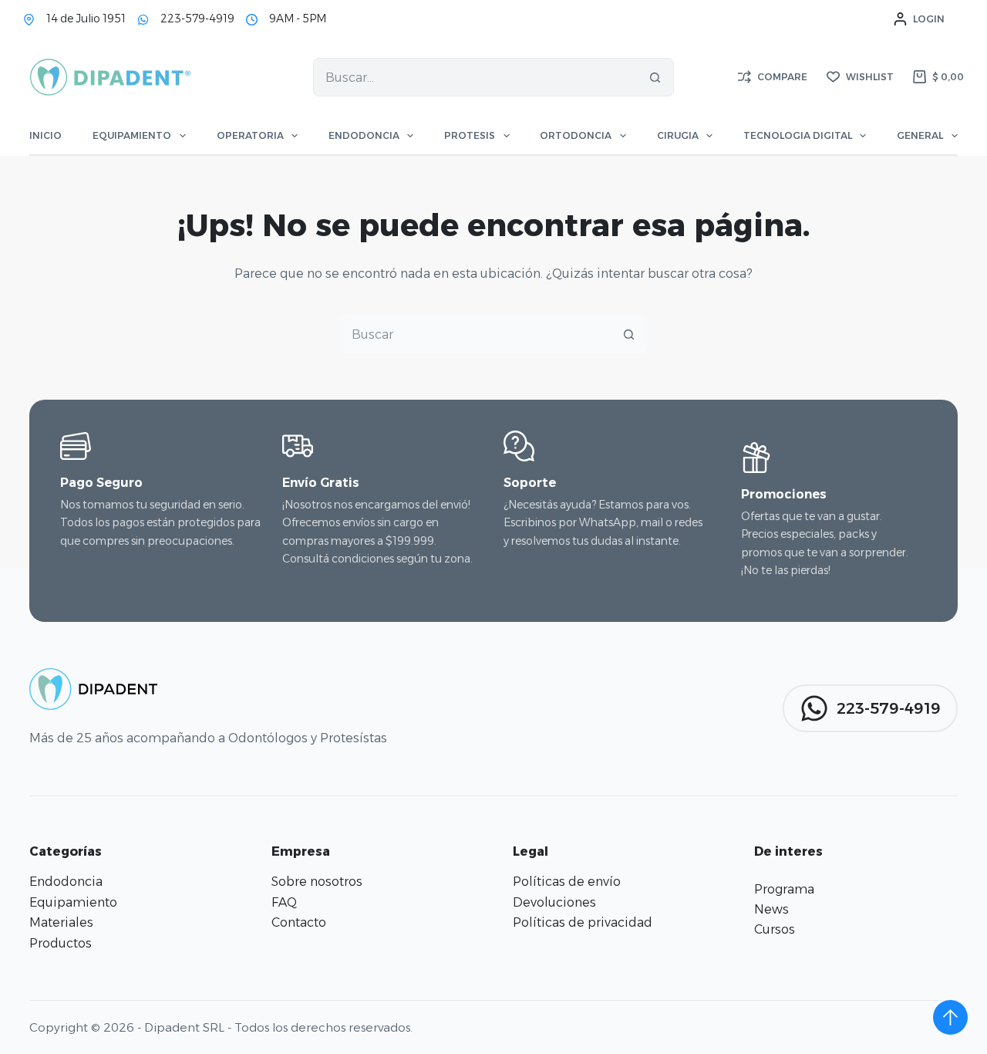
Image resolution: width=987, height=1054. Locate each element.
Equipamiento (132, 135)
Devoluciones (554, 902)
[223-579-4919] (143, 19)
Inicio (45, 135)
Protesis (469, 135)
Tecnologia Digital (797, 135)
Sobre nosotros (316, 881)
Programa (784, 889)
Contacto (298, 922)
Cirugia (678, 135)
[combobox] (475, 77)
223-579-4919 (197, 18)
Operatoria (250, 135)
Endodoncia (363, 135)
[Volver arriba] (950, 1017)
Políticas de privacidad (582, 922)
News (771, 909)
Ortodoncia (575, 135)
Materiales (61, 922)
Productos (60, 943)
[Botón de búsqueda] (654, 77)
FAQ (284, 902)
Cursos (774, 929)
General (920, 135)
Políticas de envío (567, 881)
